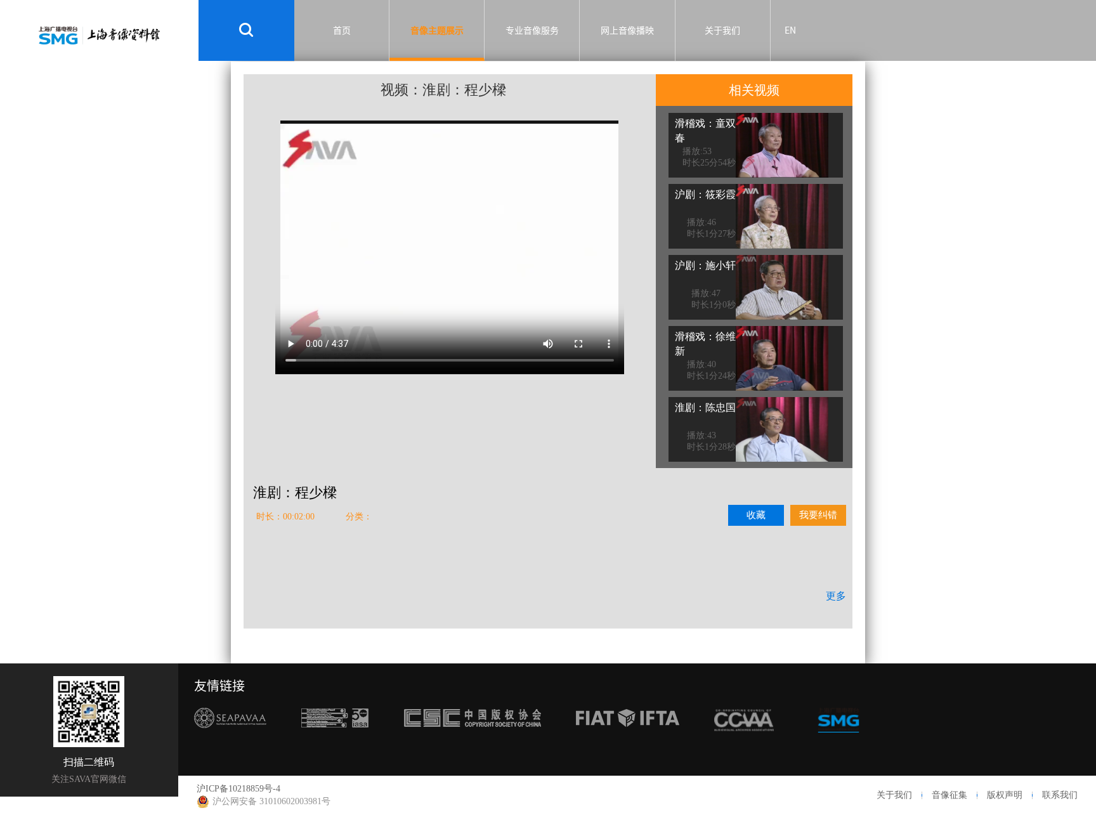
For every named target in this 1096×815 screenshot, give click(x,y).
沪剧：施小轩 (705, 265)
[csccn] (472, 742)
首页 (342, 30)
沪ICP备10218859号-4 (238, 788)
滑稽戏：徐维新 (705, 343)
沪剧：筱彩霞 (705, 194)
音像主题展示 (437, 30)
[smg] (838, 742)
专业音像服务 (532, 30)
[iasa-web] (335, 742)
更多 (836, 595)
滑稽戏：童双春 (705, 130)
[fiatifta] (627, 742)
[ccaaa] (744, 742)
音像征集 (949, 795)
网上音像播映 (627, 30)
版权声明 (1004, 795)
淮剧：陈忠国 (705, 407)
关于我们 (722, 30)
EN (790, 30)
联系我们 (1060, 795)
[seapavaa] (230, 742)
